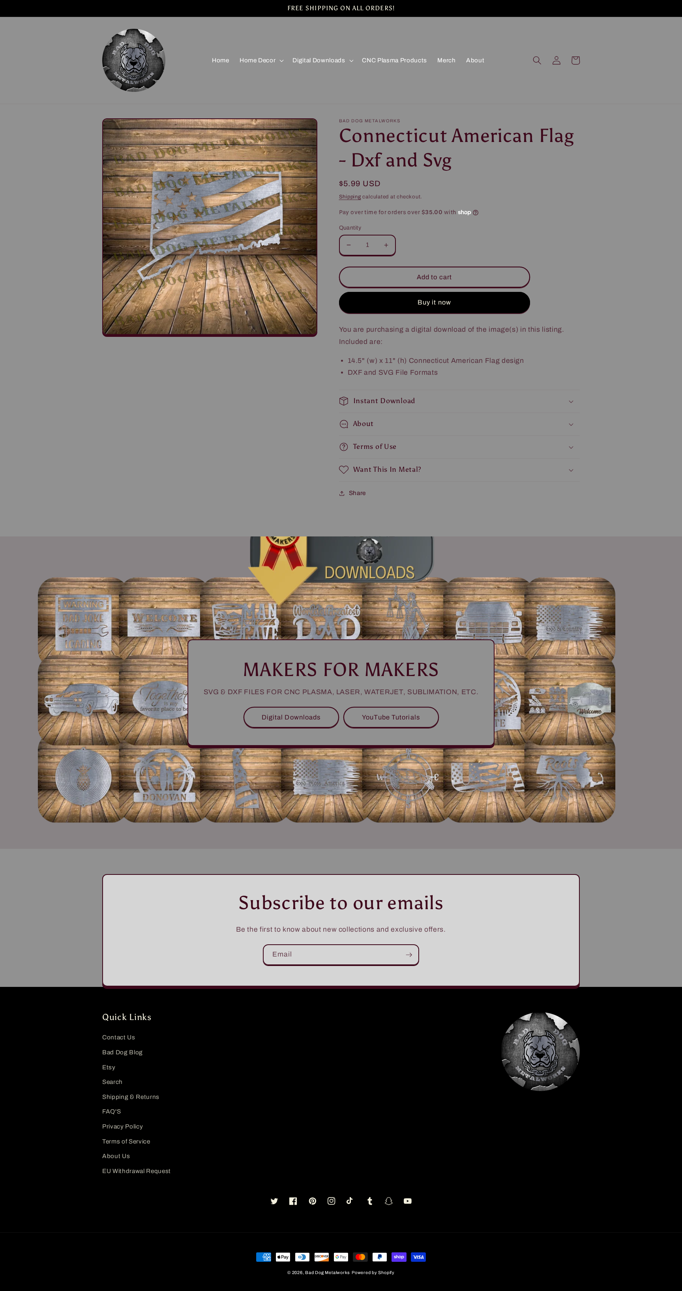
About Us (116, 1156)
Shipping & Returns (130, 1096)
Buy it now (434, 302)
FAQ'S (111, 1111)
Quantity (350, 227)
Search (112, 1081)
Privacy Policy (122, 1126)
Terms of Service (126, 1141)
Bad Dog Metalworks (327, 1272)
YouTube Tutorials (391, 717)
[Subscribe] (408, 955)
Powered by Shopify (373, 1272)
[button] (260, 60)
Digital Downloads (291, 717)
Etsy (109, 1067)
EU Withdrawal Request (136, 1171)
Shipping (350, 197)
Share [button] (357, 492)
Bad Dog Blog (122, 1052)
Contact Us (118, 1037)
